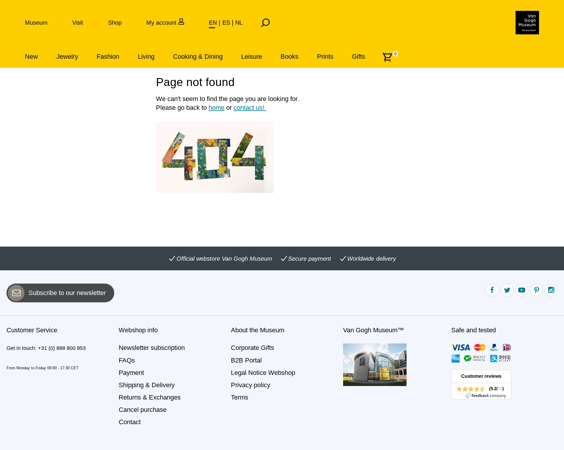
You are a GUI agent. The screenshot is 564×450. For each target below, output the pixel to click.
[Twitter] (507, 290)
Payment (131, 372)
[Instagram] (551, 290)
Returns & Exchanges (150, 397)
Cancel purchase (143, 409)
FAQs (127, 360)
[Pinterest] (536, 290)
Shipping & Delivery (147, 385)
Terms (239, 397)
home (216, 107)
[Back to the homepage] (527, 22)
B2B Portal (246, 360)
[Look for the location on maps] (375, 364)
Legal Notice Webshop (263, 372)
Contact (130, 422)
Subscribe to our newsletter (67, 292)
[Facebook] (492, 290)
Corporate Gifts (252, 347)
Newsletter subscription (152, 347)
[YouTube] (521, 290)
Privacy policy (250, 385)
